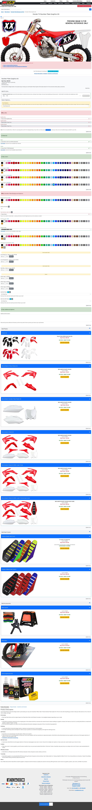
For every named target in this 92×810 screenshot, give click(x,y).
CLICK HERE (48, 129)
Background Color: (5, 197)
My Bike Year (3, 117)
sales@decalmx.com (79, 790)
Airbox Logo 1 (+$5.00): (5, 276)
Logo (3, 256)
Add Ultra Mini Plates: (5, 298)
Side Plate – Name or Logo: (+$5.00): (8, 268)
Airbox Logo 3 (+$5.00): (5, 286)
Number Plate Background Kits (17, 11)
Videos (61, 1)
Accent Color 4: (6, 182)
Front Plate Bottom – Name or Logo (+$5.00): (9, 259)
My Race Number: (4, 206)
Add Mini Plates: (4, 292)
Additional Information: (5, 313)
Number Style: (3, 227)
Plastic (55, 3)
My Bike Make (3, 120)
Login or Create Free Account (84, 6)
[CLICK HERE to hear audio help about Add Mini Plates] (8, 292)
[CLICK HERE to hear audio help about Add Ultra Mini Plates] (10, 299)
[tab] (5, 707)
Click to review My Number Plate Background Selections (15, 66)
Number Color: (5, 218)
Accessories (67, 3)
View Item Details (64, 342)
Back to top (89, 131)
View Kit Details (64, 377)
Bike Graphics (43, 3)
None (11, 256)
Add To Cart (86, 95)
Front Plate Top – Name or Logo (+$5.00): (9, 254)
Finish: (2, 146)
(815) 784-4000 (75, 788)
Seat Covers (60, 3)
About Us (46, 779)
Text (7, 256)
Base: (2, 139)
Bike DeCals (7, 11)
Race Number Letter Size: (6, 212)
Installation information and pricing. (10, 737)
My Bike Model (4, 124)
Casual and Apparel (76, 3)
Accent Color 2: (5, 168)
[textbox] (45, 229)
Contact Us (53, 1)
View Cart (88, 1)
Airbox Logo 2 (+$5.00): (5, 281)
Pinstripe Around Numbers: (7, 242)
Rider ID (50, 3)
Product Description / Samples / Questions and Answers (46, 73)
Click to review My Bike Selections (10, 65)
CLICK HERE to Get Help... (53, 71)
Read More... (87, 88)
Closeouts (89, 3)
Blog (67, 1)
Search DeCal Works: (5, 9)
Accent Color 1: (6, 160)
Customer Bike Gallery (77, 1)
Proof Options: (5, 103)
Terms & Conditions (46, 783)
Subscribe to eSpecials (46, 776)
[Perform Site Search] (90, 9)
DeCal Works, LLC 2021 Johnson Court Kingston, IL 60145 (76, 785)
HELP (83, 3)
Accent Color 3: (6, 175)
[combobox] (46, 229)
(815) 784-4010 (82, 788)
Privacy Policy (46, 781)
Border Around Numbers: (7, 234)
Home (45, 1)
